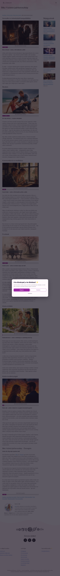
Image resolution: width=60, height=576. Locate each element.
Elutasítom (38, 290)
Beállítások (30, 293)
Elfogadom (22, 290)
